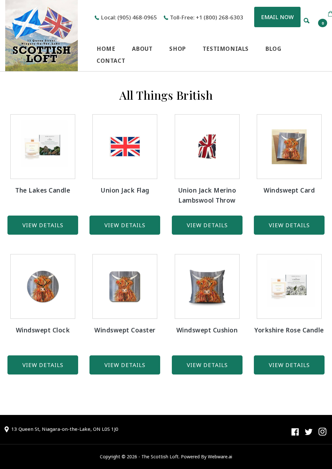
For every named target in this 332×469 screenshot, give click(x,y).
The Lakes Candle (42, 190)
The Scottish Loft (160, 456)
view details (42, 225)
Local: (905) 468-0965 (129, 17)
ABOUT (142, 48)
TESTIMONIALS (226, 48)
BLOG (273, 48)
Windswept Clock (43, 330)
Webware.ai (220, 456)
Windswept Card (289, 190)
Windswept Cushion (207, 330)
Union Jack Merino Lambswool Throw (207, 195)
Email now (277, 17)
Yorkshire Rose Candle (289, 330)
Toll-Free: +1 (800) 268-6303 (206, 17)
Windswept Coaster (125, 330)
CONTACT (111, 60)
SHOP (177, 48)
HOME (106, 48)
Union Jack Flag (125, 190)
